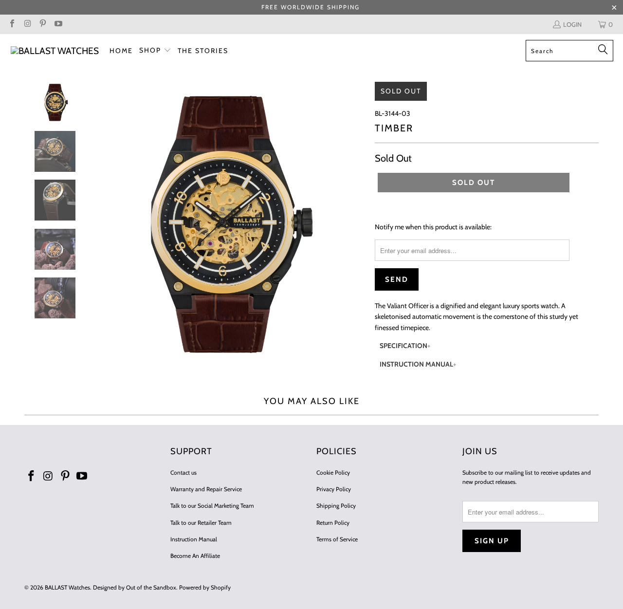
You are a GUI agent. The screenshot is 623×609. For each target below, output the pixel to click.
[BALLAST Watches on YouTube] (57, 24)
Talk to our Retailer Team (201, 522)
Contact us (183, 472)
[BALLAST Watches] (55, 50)
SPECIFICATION (403, 345)
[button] (155, 50)
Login (572, 24)
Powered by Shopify (205, 587)
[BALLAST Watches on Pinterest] (42, 24)
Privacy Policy (333, 489)
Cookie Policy (333, 472)
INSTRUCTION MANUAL (416, 364)
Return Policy (332, 522)
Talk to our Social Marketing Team (212, 505)
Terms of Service (337, 539)
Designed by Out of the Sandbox (134, 587)
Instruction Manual (193, 539)
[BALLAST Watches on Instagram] (26, 24)
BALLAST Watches (67, 587)
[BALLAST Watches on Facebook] (11, 24)
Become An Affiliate (195, 555)
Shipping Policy (336, 505)
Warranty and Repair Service (206, 489)
